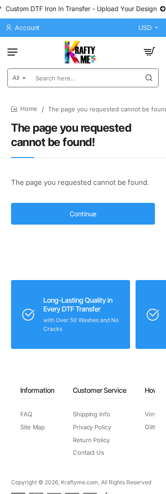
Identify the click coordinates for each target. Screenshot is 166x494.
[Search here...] (149, 78)
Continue (83, 214)
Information (37, 390)
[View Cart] (149, 52)
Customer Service (99, 390)
